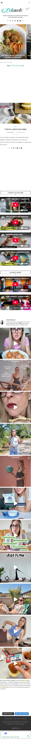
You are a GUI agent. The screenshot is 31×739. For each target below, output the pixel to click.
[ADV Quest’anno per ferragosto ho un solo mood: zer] (15, 535)
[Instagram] (12, 20)
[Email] (20, 20)
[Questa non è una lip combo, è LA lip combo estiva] (15, 407)
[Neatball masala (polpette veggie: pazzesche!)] (13, 41)
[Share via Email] (21, 148)
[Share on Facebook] (11, 148)
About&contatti (8, 718)
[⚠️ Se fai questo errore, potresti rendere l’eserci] (15, 631)
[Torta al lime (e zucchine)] (15, 113)
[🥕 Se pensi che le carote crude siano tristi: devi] (15, 343)
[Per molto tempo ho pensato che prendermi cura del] (15, 439)
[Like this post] (9, 148)
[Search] (29, 2)
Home (1, 62)
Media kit (24, 718)
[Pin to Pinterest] (13, 148)
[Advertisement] (15, 84)
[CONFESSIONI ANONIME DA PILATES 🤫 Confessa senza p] (15, 695)
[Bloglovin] (22, 20)
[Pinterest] (15, 20)
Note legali (17, 718)
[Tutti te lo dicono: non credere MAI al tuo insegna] (15, 471)
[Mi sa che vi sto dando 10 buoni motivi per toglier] (15, 375)
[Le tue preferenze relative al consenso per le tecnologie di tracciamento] (28, 736)
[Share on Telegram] (17, 148)
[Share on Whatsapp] (15, 148)
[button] (2, 41)
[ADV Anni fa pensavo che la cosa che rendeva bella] (15, 663)
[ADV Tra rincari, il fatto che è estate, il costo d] (15, 599)
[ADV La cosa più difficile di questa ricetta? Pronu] (15, 503)
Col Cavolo (11, 132)
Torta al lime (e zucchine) (15, 129)
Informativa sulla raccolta (10, 737)
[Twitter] (10, 20)
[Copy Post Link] (19, 148)
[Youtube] (17, 20)
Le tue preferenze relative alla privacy (17, 733)
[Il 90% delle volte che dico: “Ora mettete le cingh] (15, 567)
